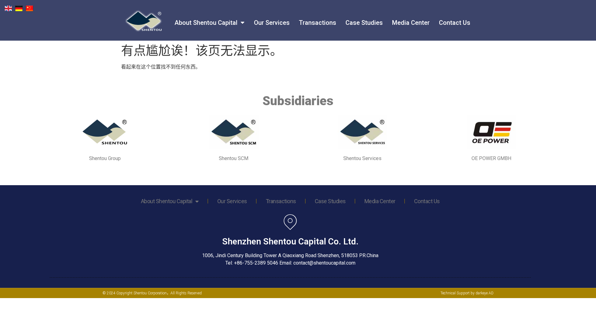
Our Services (272, 22)
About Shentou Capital (205, 22)
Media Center (411, 22)
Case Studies (364, 22)
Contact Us (454, 22)
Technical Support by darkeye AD (467, 293)
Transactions (317, 22)
